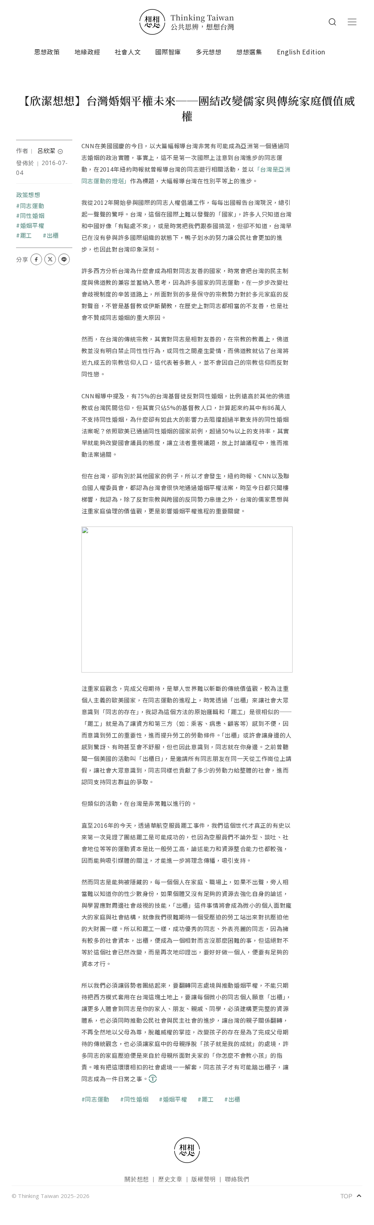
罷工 (26, 235)
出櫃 (53, 235)
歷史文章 (170, 1179)
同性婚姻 (32, 215)
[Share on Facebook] (36, 259)
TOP (351, 1195)
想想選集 (249, 51)
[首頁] (187, 22)
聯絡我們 (237, 1179)
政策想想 (28, 194)
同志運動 (32, 205)
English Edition (301, 51)
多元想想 (209, 51)
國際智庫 (168, 51)
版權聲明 (203, 1179)
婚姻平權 (32, 225)
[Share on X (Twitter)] (50, 259)
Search (332, 22)
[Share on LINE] (64, 259)
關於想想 (137, 1179)
